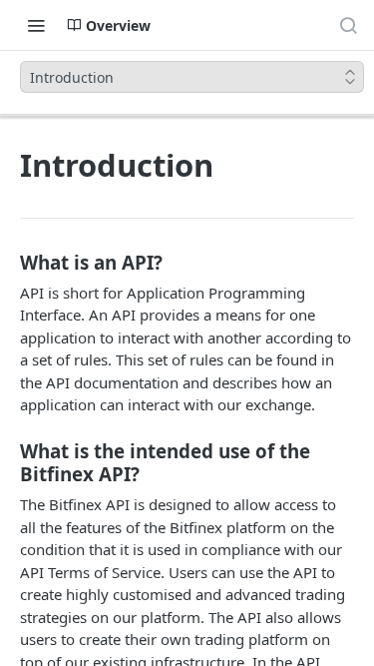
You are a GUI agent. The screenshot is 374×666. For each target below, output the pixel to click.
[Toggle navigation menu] (36, 25)
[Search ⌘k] (348, 25)
